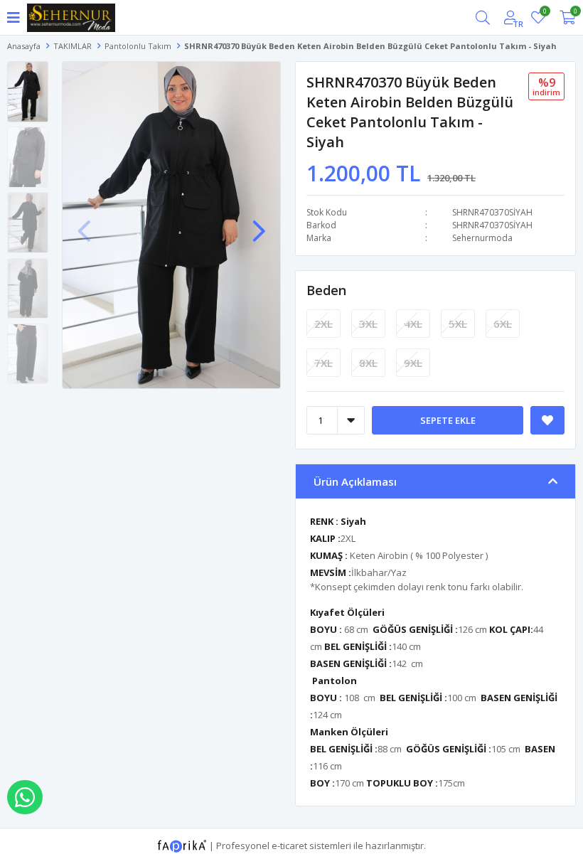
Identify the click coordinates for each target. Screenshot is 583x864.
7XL (323, 363)
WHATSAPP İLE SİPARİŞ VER (25, 797)
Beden (326, 290)
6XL (502, 323)
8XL (368, 363)
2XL (323, 323)
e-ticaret (289, 844)
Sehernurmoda (482, 238)
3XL (368, 323)
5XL (458, 323)
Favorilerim (544, 13)
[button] (259, 224)
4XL (413, 323)
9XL (413, 363)
